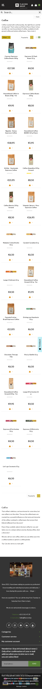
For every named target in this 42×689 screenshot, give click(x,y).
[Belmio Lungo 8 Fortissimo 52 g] (31, 383)
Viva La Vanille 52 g (31, 355)
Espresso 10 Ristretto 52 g (31, 430)
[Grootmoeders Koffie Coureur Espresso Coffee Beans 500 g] (11, 48)
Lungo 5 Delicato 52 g (11, 280)
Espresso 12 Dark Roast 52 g (31, 57)
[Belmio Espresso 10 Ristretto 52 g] (31, 420)
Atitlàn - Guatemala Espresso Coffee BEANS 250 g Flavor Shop (11, 169)
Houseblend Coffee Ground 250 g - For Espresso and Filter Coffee (11, 393)
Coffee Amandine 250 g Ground (31, 169)
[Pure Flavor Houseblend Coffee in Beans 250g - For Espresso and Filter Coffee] (11, 85)
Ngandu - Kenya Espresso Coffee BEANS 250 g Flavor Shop (11, 132)
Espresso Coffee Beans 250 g (31, 95)
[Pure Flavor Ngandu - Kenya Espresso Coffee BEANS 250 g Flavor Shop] (11, 122)
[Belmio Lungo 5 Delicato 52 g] (11, 271)
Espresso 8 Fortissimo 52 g (11, 430)
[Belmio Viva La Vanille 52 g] (31, 346)
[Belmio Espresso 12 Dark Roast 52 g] (31, 48)
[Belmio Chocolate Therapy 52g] (11, 346)
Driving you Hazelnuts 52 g (31, 318)
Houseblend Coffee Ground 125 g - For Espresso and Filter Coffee (31, 281)
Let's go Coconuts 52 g (11, 466)
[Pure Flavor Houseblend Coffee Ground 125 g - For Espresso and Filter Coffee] (31, 271)
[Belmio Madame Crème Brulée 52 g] (11, 234)
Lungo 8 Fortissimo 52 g (31, 393)
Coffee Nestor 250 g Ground (11, 206)
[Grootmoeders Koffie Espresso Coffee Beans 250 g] (31, 85)
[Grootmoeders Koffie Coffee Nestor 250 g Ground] (11, 197)
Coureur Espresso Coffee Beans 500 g (11, 57)
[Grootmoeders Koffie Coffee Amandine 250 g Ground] (31, 159)
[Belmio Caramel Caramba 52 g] (31, 234)
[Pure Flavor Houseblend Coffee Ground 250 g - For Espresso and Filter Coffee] (11, 383)
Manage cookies (21, 686)
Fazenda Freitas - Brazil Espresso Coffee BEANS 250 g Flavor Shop (11, 318)
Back (37, 17)
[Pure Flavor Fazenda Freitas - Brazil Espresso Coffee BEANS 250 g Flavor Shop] (11, 309)
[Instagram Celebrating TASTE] (14, 625)
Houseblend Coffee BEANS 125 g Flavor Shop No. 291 (31, 132)
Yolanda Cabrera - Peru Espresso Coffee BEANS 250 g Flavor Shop (31, 207)
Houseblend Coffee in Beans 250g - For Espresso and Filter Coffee (11, 95)
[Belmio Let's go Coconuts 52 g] (11, 458)
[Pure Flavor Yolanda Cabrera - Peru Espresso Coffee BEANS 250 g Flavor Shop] (31, 197)
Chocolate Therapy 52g (11, 356)
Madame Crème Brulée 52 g (11, 244)
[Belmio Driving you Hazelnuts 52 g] (31, 309)
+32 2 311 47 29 (24, 614)
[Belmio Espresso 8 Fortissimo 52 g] (11, 420)
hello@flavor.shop (25, 618)
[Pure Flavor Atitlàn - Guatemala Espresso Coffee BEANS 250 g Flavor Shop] (11, 159)
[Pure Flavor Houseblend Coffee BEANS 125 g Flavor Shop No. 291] (31, 122)
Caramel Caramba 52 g (31, 243)
